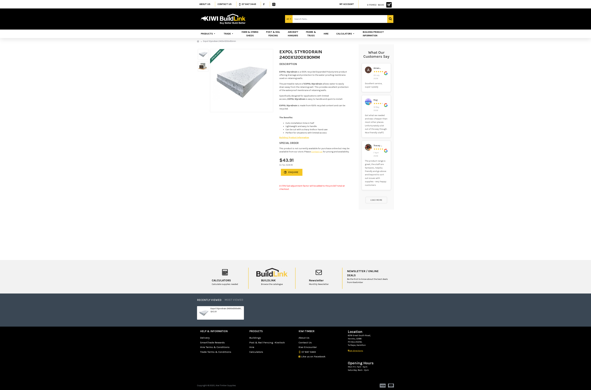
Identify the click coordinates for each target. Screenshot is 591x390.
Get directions (356, 350)
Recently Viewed (209, 300)
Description (288, 64)
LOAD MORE (376, 200)
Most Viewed (234, 300)
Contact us (316, 151)
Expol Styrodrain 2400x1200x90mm (227, 308)
